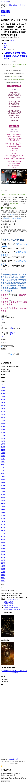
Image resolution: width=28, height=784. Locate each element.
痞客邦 (9, 328)
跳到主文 (3, 15)
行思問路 (3, 450)
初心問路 (3, 441)
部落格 (5, 45)
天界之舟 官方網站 (8, 602)
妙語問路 (3, 515)
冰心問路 (3, 435)
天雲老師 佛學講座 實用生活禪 (12, 609)
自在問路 (3, 497)
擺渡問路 (3, 575)
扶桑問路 (3, 462)
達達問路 (3, 512)
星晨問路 (3, 465)
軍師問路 (3, 518)
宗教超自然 (13, 332)
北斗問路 (3, 572)
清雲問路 (3, 432)
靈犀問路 (3, 402)
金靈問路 (3, 387)
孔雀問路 (3, 476)
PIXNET (7, 761)
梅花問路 (3, 470)
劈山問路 (3, 447)
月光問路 (3, 417)
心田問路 (3, 548)
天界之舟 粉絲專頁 (8, 603)
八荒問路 (3, 453)
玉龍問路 (3, 509)
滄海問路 (3, 581)
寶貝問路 (3, 393)
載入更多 (3, 339)
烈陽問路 (3, 408)
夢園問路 (3, 456)
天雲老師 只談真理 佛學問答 (11, 607)
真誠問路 (3, 560)
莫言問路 (3, 423)
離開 (9, 781)
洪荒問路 (3, 426)
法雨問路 (3, 491)
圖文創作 (12, 40)
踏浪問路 (3, 545)
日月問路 (3, 488)
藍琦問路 (3, 536)
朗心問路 (3, 533)
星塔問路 (3, 438)
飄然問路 (3, 459)
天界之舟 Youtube (8, 605)
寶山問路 (3, 494)
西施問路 (5, 11)
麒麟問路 (3, 521)
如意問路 (3, 557)
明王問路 (3, 399)
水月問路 (3, 479)
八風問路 (3, 530)
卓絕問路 (3, 578)
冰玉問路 (3, 524)
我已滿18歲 (3, 781)
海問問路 (3, 542)
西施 (2, 319)
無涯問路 (3, 527)
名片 (5, 47)
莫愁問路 (3, 473)
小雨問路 (3, 396)
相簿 (5, 43)
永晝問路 (3, 566)
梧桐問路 (3, 503)
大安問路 (3, 506)
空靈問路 (3, 420)
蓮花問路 (3, 500)
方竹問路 (3, 444)
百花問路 (3, 467)
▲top (2, 336)
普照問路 (3, 539)
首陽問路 (3, 554)
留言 (12, 328)
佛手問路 (3, 482)
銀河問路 (3, 405)
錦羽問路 (3, 429)
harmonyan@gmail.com (12, 599)
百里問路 (3, 563)
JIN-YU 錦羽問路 (13, 759)
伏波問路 (3, 569)
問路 (3, 384)
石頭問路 (3, 390)
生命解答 (12, 334)
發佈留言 (3, 348)
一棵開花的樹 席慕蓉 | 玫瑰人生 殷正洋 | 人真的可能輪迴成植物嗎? (15, 55)
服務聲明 (16, 763)
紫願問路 (3, 551)
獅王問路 (3, 485)
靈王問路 (3, 411)
